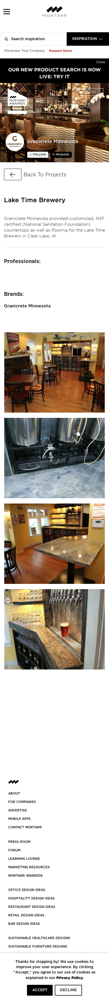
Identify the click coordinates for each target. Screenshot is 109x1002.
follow (39, 154)
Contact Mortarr (25, 827)
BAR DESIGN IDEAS (24, 923)
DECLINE (68, 990)
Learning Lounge (24, 858)
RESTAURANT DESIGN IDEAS (31, 906)
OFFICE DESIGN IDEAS (26, 890)
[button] (7, 11)
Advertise (17, 810)
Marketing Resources (29, 867)
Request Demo (60, 50)
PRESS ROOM (19, 841)
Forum (14, 850)
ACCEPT (39, 990)
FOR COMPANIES (22, 802)
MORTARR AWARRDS (25, 875)
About (14, 793)
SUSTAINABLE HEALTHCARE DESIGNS (39, 938)
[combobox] (88, 39)
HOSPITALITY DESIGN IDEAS (31, 898)
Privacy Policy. (70, 978)
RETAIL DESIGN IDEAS (26, 915)
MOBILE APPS (19, 818)
